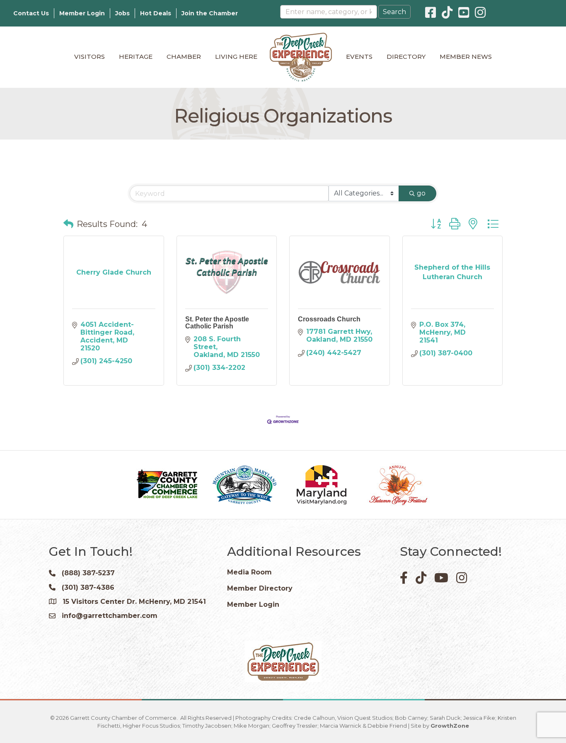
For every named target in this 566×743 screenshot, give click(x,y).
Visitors (89, 56)
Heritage (135, 56)
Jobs (122, 13)
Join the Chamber (209, 13)
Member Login (82, 13)
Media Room (249, 572)
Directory (406, 56)
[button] (68, 224)
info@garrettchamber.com (109, 616)
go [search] (421, 193)
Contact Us (31, 13)
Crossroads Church (329, 319)
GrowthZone (450, 725)
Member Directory (260, 588)
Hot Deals (155, 13)
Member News (466, 56)
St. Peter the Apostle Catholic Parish (217, 323)
